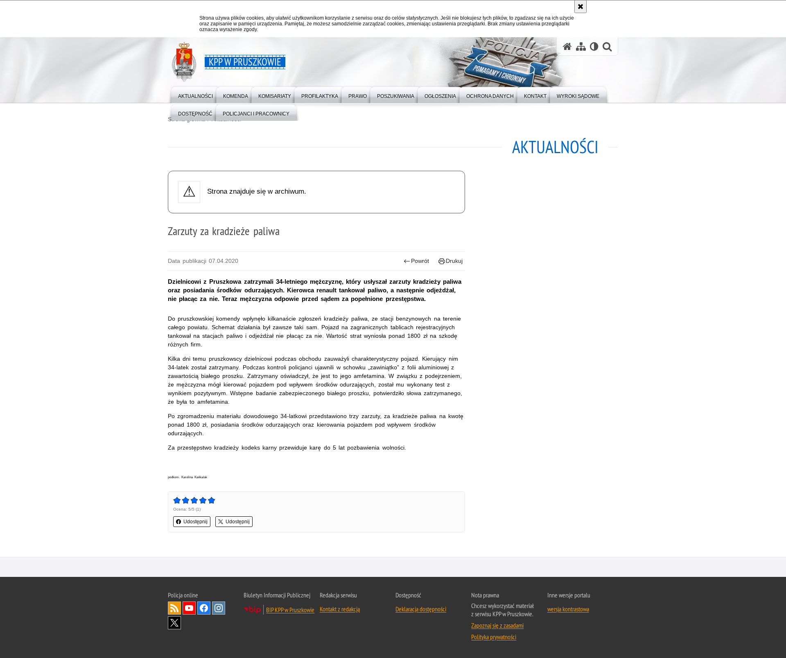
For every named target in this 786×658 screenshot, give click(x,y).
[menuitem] (195, 94)
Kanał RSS (174, 608)
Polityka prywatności (493, 637)
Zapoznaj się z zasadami (497, 625)
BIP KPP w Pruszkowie (290, 610)
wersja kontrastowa (568, 609)
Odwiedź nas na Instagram (218, 608)
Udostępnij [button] (195, 522)
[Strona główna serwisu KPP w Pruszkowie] (567, 46)
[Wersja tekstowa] (594, 46)
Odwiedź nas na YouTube (189, 608)
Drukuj (454, 261)
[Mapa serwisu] (581, 46)
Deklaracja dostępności (420, 609)
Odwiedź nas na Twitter (174, 622)
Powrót (420, 261)
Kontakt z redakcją (340, 609)
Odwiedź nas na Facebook (203, 608)
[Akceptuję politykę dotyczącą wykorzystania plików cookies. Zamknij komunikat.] (580, 6)
